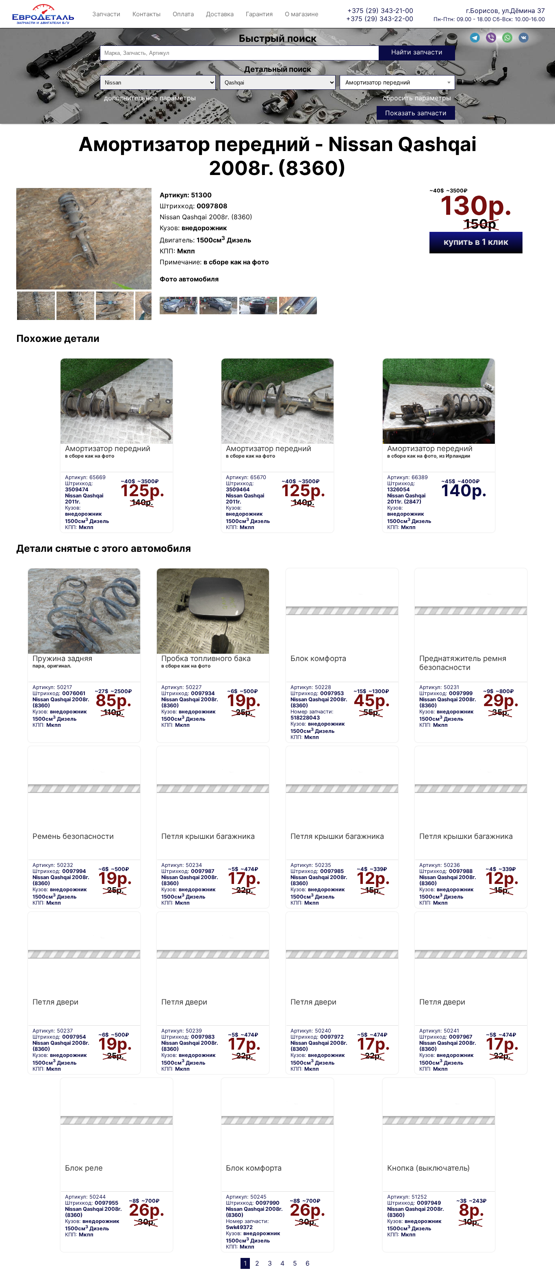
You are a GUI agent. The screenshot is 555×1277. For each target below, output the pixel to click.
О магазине (302, 14)
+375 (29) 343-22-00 (379, 18)
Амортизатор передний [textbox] (377, 82)
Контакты (146, 14)
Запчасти (106, 14)
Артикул (173, 195)
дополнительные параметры (150, 98)
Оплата (183, 14)
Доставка (220, 14)
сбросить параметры (417, 98)
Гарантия (259, 14)
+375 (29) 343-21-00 (380, 10)
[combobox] (397, 82)
